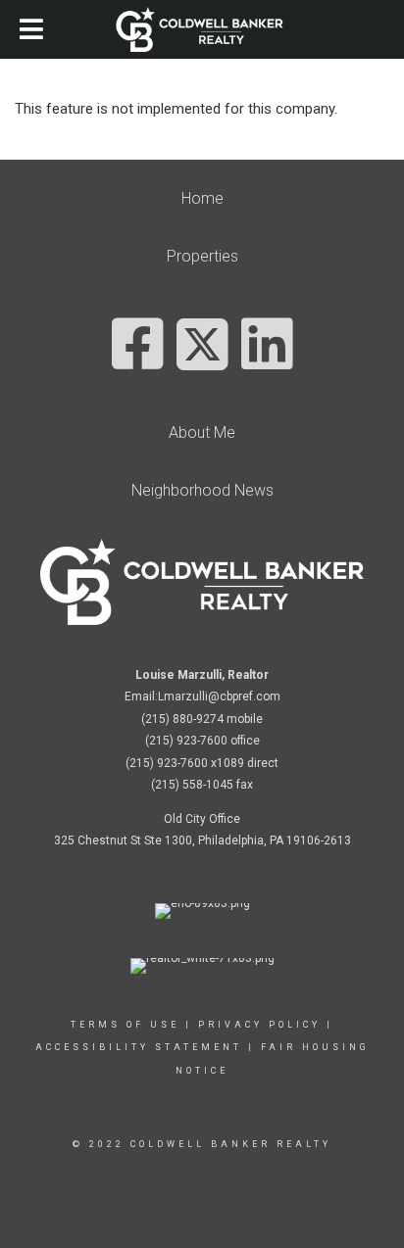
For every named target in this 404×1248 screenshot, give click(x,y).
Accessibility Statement (138, 1047)
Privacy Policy (259, 1025)
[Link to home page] (202, 29)
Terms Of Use (125, 1025)
